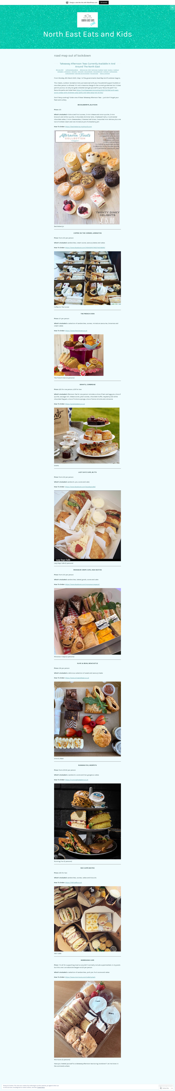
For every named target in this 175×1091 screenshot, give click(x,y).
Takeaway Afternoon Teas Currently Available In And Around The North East (87, 65)
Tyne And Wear (94, 73)
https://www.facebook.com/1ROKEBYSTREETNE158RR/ (85, 248)
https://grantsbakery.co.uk (75, 404)
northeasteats (113, 71)
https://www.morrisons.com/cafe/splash (80, 977)
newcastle (81, 71)
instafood (116, 70)
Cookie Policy (41, 1087)
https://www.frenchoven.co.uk (76, 331)
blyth (89, 70)
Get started (104, 2)
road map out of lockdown (82, 73)
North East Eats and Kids (87, 34)
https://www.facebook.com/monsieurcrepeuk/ (82, 584)
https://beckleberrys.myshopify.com (78, 127)
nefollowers (67, 71)
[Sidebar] (172, 7)
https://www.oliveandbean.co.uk (77, 678)
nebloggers (60, 71)
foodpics (110, 70)
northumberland (69, 73)
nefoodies (74, 71)
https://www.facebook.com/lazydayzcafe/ (80, 487)
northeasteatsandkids (72, 70)
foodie (105, 70)
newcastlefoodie (98, 71)
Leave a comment (105, 73)
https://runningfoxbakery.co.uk (76, 780)
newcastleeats (88, 71)
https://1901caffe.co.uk (73, 883)
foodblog (100, 70)
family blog (94, 70)
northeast (106, 71)
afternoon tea (84, 70)
